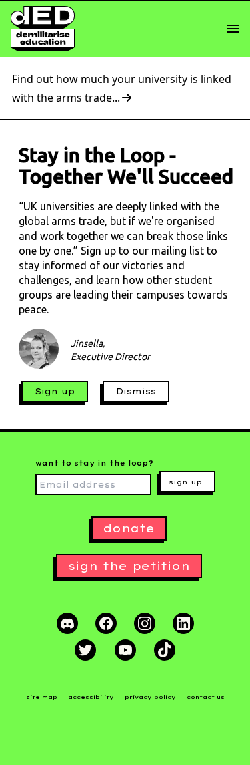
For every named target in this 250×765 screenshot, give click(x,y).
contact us (206, 697)
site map (41, 697)
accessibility (91, 697)
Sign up (55, 391)
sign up (185, 482)
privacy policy (150, 697)
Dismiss (136, 391)
